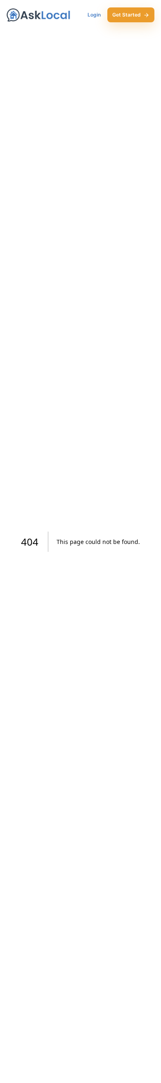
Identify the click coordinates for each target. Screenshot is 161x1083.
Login (94, 15)
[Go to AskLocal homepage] (39, 14)
